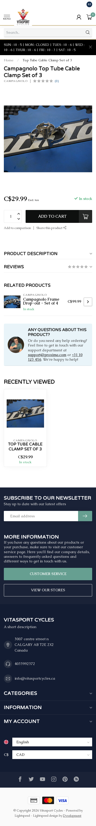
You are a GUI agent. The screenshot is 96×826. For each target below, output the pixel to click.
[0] (89, 17)
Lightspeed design (45, 815)
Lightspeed (22, 815)
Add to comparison (17, 228)
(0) (57, 81)
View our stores (48, 590)
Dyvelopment (72, 815)
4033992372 (25, 663)
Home (9, 60)
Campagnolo (16, 81)
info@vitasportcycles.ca (35, 678)
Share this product (49, 228)
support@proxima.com (47, 354)
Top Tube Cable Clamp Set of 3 (47, 60)
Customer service (48, 573)
